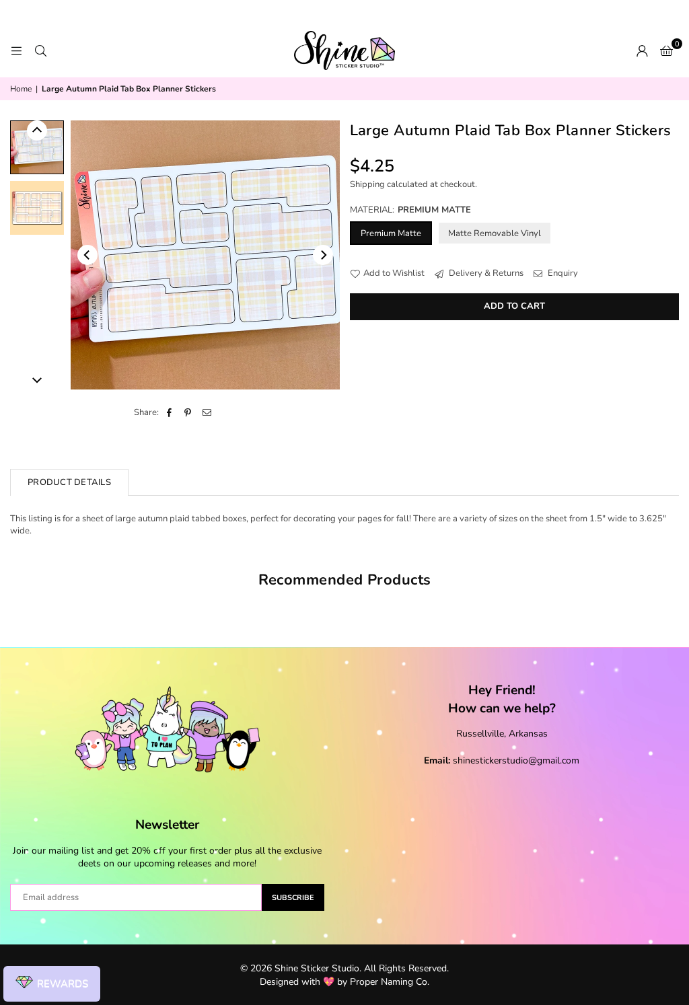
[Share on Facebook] (169, 412)
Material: (410, 210)
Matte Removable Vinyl (494, 233)
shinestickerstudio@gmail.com (516, 760)
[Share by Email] (207, 412)
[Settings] (642, 50)
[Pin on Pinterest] (188, 412)
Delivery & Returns (485, 273)
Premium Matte (391, 233)
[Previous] (87, 255)
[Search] (40, 50)
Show (51, 984)
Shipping (367, 184)
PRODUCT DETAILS (69, 482)
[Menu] (16, 50)
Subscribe (293, 898)
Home (21, 88)
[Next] (323, 255)
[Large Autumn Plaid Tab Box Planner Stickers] (37, 147)
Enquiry (562, 273)
